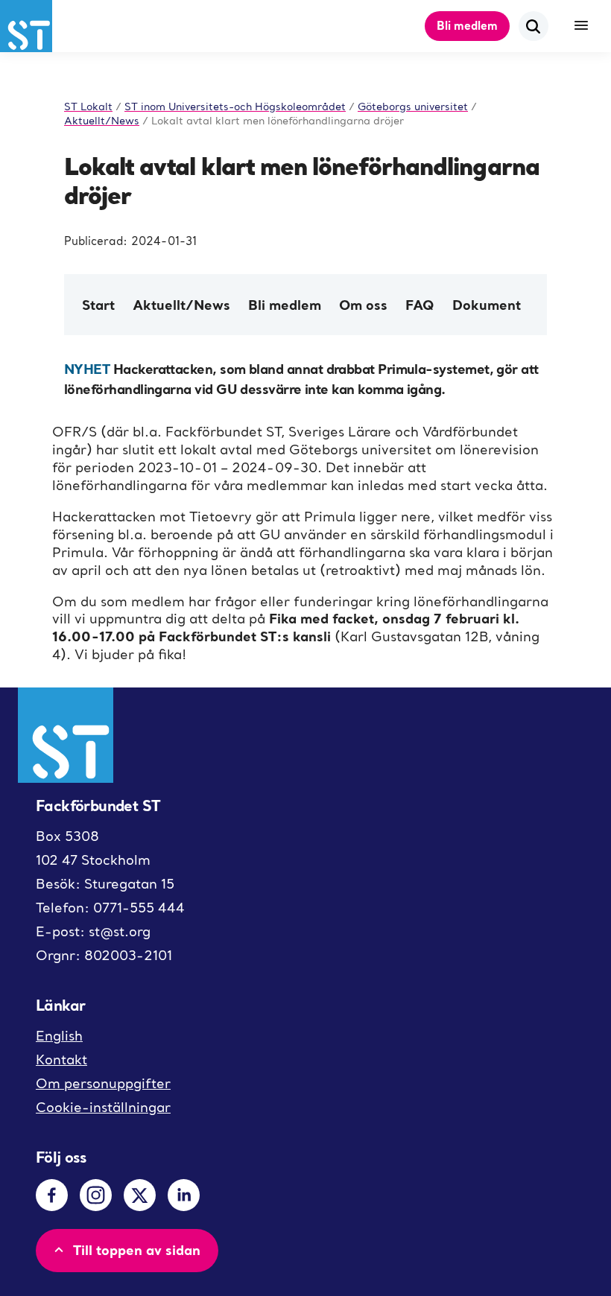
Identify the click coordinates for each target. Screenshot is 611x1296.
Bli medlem (467, 25)
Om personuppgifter (103, 1083)
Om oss (363, 305)
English (59, 1035)
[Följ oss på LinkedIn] (184, 1195)
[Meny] (581, 26)
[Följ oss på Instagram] (96, 1195)
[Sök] (533, 26)
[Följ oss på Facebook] (52, 1195)
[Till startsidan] (26, 26)
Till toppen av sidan (136, 1250)
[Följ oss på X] (140, 1195)
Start (98, 305)
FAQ (419, 305)
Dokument (486, 305)
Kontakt (61, 1059)
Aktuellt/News (181, 305)
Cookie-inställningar (103, 1107)
